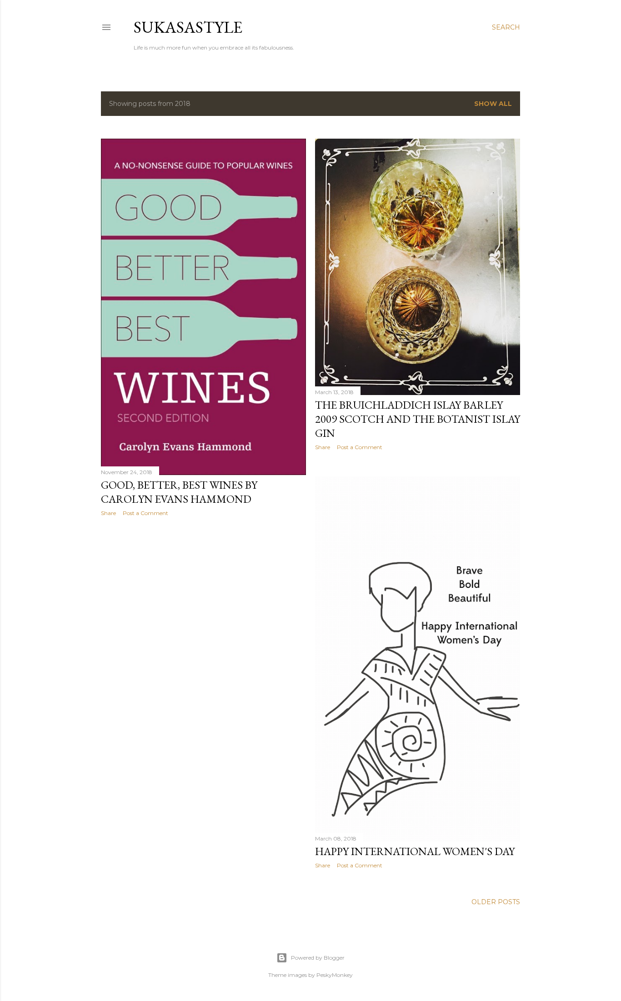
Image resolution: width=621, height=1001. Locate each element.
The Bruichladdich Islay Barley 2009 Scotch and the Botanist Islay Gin (417, 419)
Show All (493, 104)
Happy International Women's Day (415, 851)
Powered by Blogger (318, 957)
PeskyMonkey (334, 974)
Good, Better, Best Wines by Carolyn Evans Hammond (179, 492)
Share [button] (108, 513)
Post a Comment (145, 513)
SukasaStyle (188, 27)
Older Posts (495, 902)
